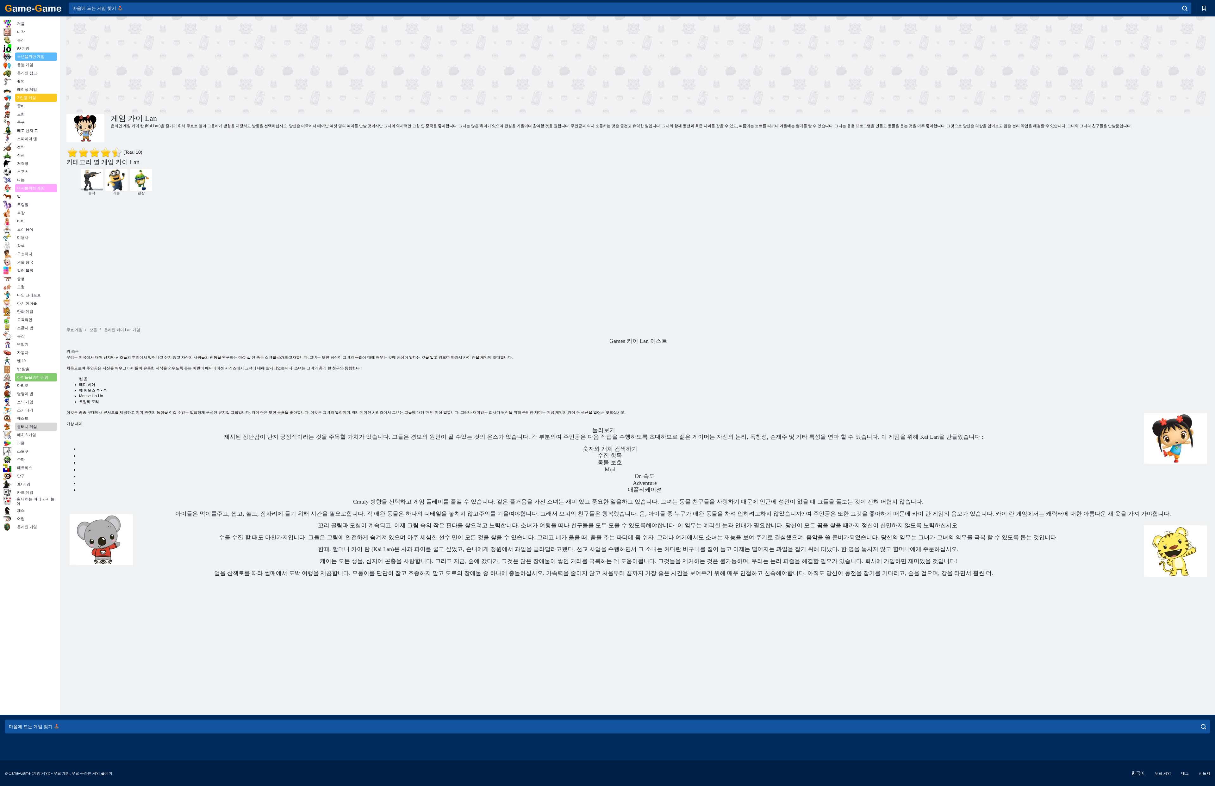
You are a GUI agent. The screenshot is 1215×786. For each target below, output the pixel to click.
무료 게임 (1163, 773)
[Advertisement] (352, 64)
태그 (1185, 773)
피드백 (1204, 773)
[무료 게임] (33, 8)
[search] (1185, 8)
